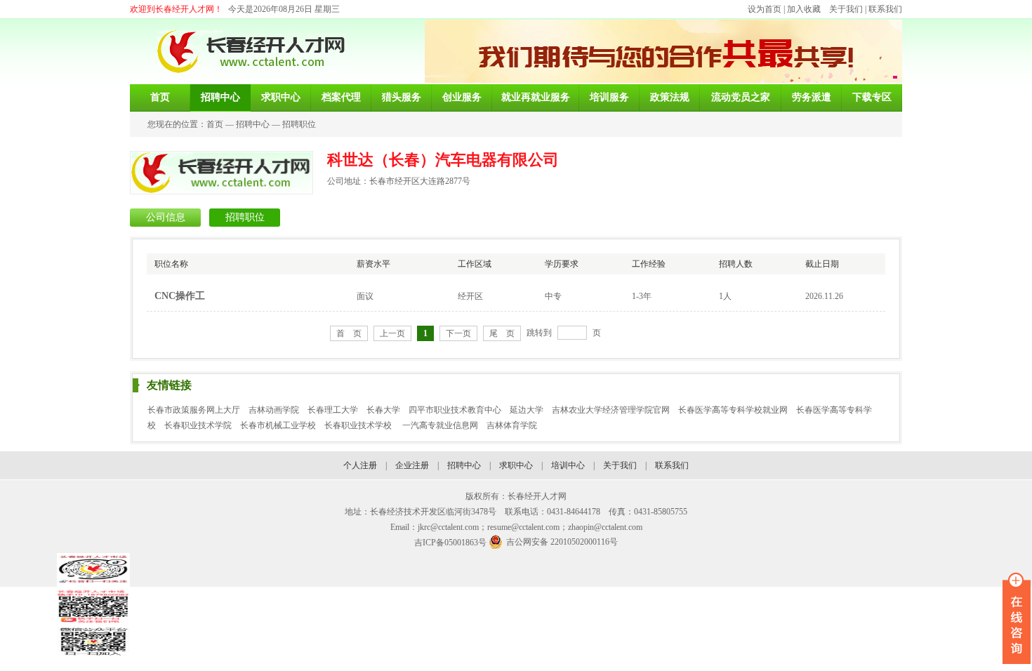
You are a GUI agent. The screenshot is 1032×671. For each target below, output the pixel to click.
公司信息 (165, 217)
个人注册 (360, 465)
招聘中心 (253, 124)
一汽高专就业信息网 (440, 425)
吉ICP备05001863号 (450, 542)
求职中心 (516, 465)
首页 (214, 124)
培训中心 (568, 465)
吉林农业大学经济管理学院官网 (611, 410)
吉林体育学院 (512, 425)
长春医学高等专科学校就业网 (733, 410)
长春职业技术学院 (198, 425)
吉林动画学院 (274, 410)
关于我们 (846, 9)
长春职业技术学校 (359, 425)
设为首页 (764, 9)
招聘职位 (299, 124)
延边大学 (526, 410)
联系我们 (885, 9)
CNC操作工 (179, 296)
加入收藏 (804, 9)
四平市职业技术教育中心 (455, 410)
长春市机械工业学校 (278, 425)
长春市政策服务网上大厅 (193, 410)
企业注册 (412, 465)
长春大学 (383, 410)
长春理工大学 (332, 410)
